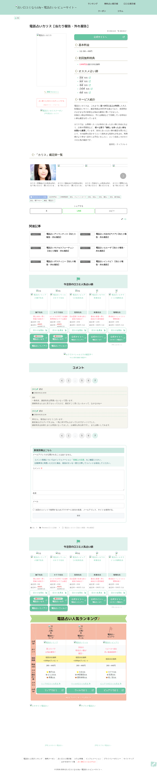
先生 (83, 78)
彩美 (110, 675)
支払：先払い (92, 197)
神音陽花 (80, 675)
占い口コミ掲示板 (65, 759)
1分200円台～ (53, 197)
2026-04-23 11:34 (40, 415)
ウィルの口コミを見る (79, 684)
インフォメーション (93, 759)
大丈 (80, 672)
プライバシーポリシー (112, 759)
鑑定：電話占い (49, 200)
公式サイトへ (100, 37)
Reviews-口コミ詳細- (40, 197)
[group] (43, 176)
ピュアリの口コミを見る (109, 684)
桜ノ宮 (110, 677)
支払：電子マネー (36, 200)
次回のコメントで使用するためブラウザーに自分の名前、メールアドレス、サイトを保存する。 (75, 510)
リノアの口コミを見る (49, 684)
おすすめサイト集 (68, 762)
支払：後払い (103, 197)
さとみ (50, 675)
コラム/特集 (78, 759)
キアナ (110, 672)
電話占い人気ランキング (32, 759)
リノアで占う (51, 690)
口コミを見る (38, 330)
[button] (123, 176)
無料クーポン (50, 759)
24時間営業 (64, 197)
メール (35, 501)
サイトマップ (129, 759)
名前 (34, 493)
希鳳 (50, 677)
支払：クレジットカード (78, 197)
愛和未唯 (80, 677)
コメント (37, 468)
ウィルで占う (81, 690)
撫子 (50, 672)
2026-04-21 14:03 (40, 393)
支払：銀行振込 (115, 197)
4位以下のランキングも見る (77, 698)
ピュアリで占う (111, 690)
